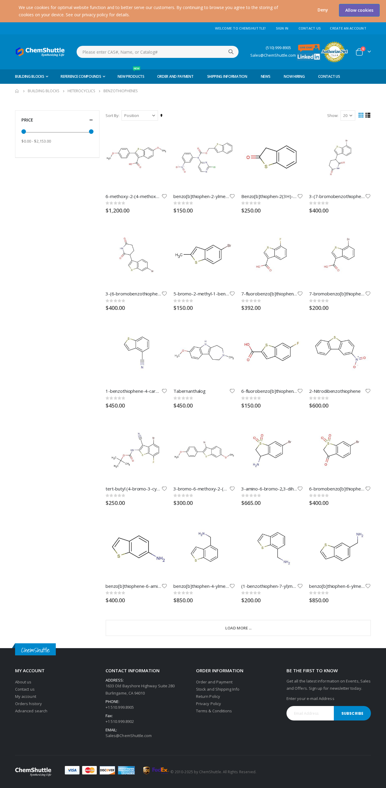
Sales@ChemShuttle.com (273, 55)
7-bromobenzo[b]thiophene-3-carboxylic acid (337, 294)
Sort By (112, 115)
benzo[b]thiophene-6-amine (133, 586)
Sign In (282, 28)
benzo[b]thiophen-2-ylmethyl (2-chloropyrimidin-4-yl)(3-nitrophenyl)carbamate (201, 196)
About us (23, 682)
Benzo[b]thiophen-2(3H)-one (269, 196)
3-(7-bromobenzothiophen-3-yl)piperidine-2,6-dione (337, 196)
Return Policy (208, 696)
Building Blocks (43, 91)
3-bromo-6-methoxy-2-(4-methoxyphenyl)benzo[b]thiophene (201, 489)
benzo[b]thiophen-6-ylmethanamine (337, 586)
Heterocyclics (81, 91)
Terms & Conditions (214, 711)
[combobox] (158, 52)
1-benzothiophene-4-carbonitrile (133, 391)
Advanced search (31, 711)
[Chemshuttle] (40, 52)
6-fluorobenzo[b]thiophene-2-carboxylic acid (269, 391)
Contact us (25, 689)
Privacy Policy (208, 703)
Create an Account (348, 28)
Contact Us (310, 28)
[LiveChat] (309, 47)
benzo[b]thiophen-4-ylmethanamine (201, 586)
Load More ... (238, 628)
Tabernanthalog (189, 391)
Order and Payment (214, 682)
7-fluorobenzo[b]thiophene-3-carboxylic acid (269, 294)
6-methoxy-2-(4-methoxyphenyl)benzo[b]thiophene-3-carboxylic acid (133, 196)
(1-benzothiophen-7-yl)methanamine (269, 586)
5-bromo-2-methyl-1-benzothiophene (201, 294)
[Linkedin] (309, 56)
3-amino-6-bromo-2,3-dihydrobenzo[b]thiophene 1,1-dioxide (269, 489)
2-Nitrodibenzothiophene (335, 391)
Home (17, 91)
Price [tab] (27, 120)
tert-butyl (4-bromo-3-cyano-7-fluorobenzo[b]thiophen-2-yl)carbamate (133, 489)
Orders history (28, 703)
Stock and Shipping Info (218, 689)
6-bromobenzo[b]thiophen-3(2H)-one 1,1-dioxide (337, 489)
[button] (323, 10)
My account (25, 696)
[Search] (231, 52)
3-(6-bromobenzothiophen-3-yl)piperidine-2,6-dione (133, 294)
